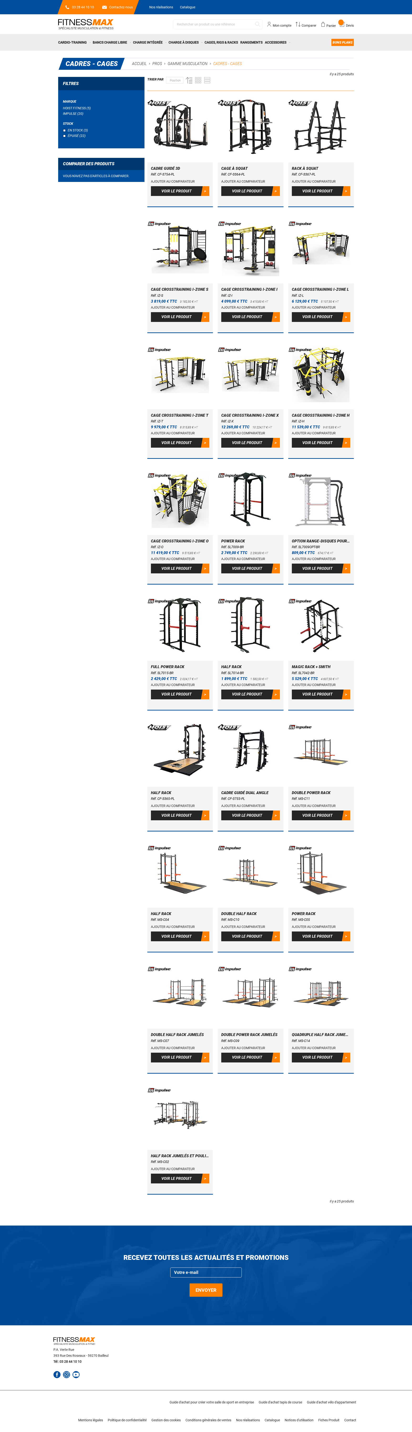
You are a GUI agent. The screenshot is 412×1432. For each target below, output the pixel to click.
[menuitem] (75, 42)
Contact (350, 1420)
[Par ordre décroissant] (187, 80)
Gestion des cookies (166, 1420)
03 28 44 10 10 (83, 7)
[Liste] (207, 80)
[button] (173, 181)
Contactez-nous (121, 7)
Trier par (155, 79)
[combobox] (218, 24)
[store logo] (85, 24)
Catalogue (187, 7)
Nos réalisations (161, 7)
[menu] (206, 42)
